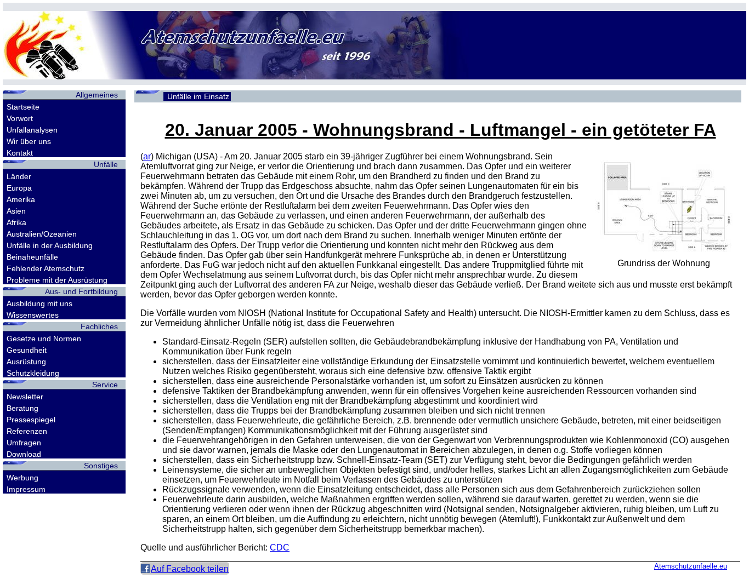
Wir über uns (29, 141)
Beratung (22, 408)
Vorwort (20, 118)
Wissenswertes (33, 315)
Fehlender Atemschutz (45, 268)
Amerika (21, 199)
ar (147, 156)
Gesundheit (27, 350)
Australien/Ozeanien (42, 234)
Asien (16, 211)
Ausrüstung (26, 361)
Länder (19, 176)
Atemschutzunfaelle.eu (690, 566)
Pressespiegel (31, 419)
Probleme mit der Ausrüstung (57, 280)
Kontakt (20, 152)
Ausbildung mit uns (39, 303)
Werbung (22, 477)
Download (24, 454)
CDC (280, 547)
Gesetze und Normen (44, 338)
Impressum (26, 489)
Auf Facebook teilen (190, 569)
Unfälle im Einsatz (198, 96)
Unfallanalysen (32, 129)
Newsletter (25, 396)
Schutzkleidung (33, 373)
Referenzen (27, 431)
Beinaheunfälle (32, 257)
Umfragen (24, 442)
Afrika (16, 222)
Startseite (23, 106)
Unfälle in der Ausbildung (50, 245)
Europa (19, 188)
